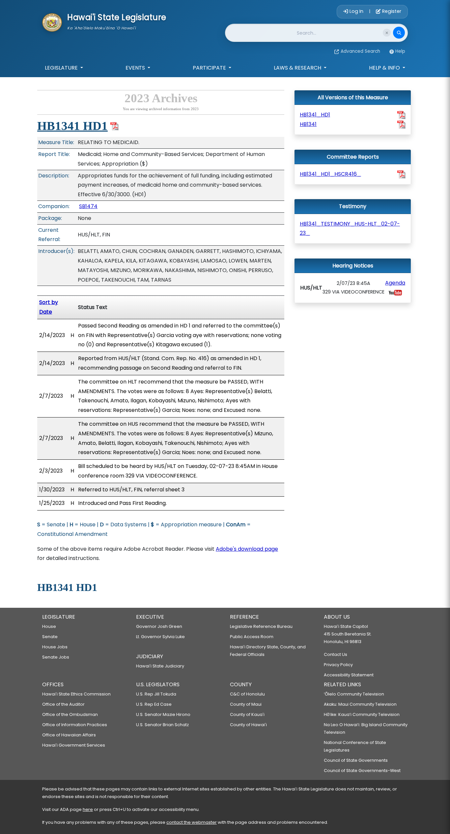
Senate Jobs (55, 657)
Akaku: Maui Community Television (360, 704)
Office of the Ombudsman (70, 714)
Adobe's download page (247, 549)
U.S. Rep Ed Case (154, 704)
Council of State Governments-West (362, 770)
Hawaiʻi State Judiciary (160, 666)
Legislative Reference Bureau (261, 626)
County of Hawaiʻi (248, 724)
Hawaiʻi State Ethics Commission (76, 694)
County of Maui (246, 704)
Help (400, 51)
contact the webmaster (191, 822)
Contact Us (335, 654)
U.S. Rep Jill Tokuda (156, 694)
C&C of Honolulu (247, 694)
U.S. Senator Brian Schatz (162, 724)
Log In (356, 11)
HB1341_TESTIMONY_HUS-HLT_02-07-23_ (350, 228)
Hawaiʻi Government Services (73, 745)
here (88, 809)
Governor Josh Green (159, 626)
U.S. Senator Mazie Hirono (163, 714)
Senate (50, 636)
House (49, 626)
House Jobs (55, 647)
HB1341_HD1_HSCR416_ (330, 174)
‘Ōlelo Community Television (354, 694)
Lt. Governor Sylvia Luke (160, 636)
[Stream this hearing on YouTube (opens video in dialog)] (395, 292)
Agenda (395, 283)
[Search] (399, 33)
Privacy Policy (338, 664)
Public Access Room (251, 636)
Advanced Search (360, 51)
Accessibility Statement (349, 675)
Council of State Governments (356, 760)
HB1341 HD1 (72, 126)
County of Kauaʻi (247, 714)
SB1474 (88, 206)
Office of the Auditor (63, 704)
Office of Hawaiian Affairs (69, 735)
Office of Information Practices (74, 724)
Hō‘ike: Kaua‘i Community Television (362, 714)
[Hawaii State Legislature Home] (52, 22)
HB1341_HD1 (315, 114)
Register (391, 11)
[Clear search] (387, 33)
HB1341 (308, 124)
